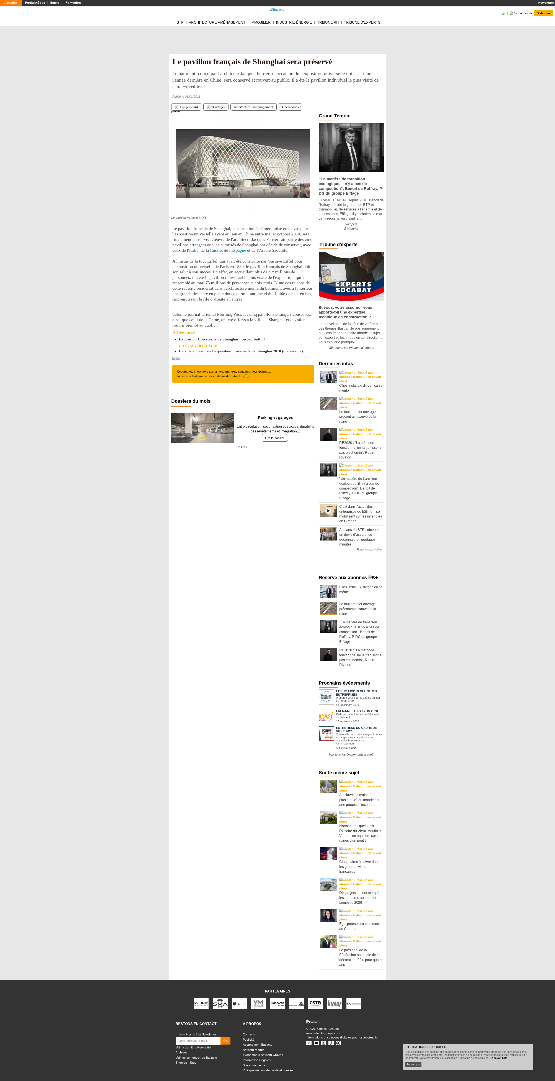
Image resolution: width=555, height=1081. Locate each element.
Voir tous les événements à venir (351, 754)
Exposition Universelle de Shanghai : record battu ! (222, 339)
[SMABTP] (220, 1003)
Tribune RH (328, 22)
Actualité (11, 2)
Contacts (249, 1034)
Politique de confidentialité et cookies (268, 1070)
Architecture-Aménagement (217, 22)
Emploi (55, 2)
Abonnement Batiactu (257, 1044)
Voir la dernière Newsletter (194, 1047)
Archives (181, 1052)
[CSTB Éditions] (315, 1003)
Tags (193, 1062)
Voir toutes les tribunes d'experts (351, 348)
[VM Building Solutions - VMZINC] (258, 1003)
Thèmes (181, 1062)
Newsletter (545, 2)
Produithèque (35, 2)
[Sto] (353, 1003)
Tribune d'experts (362, 22)
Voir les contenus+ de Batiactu (196, 1057)
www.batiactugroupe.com (323, 1033)
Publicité (248, 1039)
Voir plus (351, 224)
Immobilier (261, 22)
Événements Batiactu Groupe (263, 1054)
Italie (193, 250)
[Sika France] (296, 1003)
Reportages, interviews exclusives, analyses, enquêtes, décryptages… (224, 374)
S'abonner (544, 13)
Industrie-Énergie (294, 22)
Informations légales (257, 1060)
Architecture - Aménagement (253, 107)
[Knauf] (334, 1003)
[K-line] (201, 1003)
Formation (73, 2)
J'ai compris (413, 1064)
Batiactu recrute (253, 1049)
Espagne (238, 250)
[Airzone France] (239, 1003)
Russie (216, 250)
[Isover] (277, 1003)
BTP (180, 22)
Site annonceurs (254, 1065)
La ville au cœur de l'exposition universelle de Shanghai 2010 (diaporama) (241, 351)
